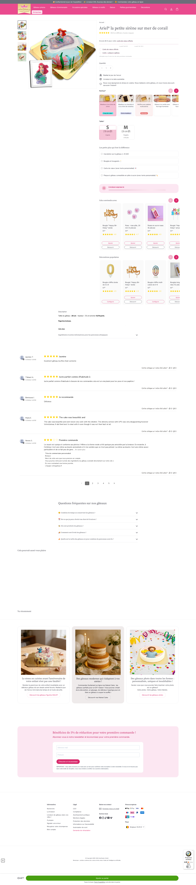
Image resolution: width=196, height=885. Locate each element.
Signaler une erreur (54, 823)
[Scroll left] (170, 200)
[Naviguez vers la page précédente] (82, 483)
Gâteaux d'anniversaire (58, 7)
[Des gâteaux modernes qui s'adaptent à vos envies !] (98, 652)
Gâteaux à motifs (98, 7)
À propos (50, 820)
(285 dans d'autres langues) (125, 33)
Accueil (101, 22)
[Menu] (192, 851)
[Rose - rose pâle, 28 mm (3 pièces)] (133, 221)
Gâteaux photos (39, 7)
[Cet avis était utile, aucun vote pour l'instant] (169, 368)
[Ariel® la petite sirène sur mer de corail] (29, 576)
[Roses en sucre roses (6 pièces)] (155, 221)
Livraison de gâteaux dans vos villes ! (57, 816)
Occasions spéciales (79, 7)
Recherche (51, 809)
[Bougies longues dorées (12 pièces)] (178, 278)
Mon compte (51, 829)
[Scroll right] (176, 200)
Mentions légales (79, 818)
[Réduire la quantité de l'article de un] (101, 68)
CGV (74, 809)
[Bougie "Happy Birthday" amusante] (178, 221)
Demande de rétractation (81, 830)
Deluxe (112, 7)
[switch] (188, 866)
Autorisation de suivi (80, 827)
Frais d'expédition (99, 882)
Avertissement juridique (81, 815)
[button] (3, 860)
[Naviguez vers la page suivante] (114, 483)
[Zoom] (62, 54)
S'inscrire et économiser (68, 762)
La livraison (51, 812)
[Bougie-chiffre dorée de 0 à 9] (110, 278)
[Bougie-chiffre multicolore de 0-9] (155, 278)
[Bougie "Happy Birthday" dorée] (110, 221)
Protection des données (81, 821)
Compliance (77, 812)
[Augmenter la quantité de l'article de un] (110, 68)
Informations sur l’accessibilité (83, 824)
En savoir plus (80, 450)
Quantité (102, 63)
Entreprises (37, 12)
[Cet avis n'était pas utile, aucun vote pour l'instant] (174, 368)
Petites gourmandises (128, 7)
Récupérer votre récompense (57, 826)
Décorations (145, 7)
